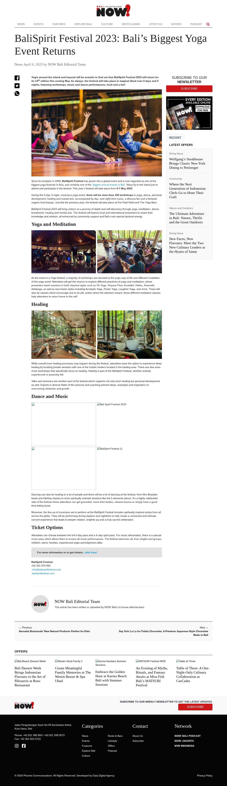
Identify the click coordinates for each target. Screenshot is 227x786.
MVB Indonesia (184, 745)
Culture (107, 24)
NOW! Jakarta (184, 740)
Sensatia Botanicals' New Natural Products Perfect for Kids (54, 631)
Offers (176, 24)
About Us (137, 735)
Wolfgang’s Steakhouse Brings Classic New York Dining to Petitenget (187, 163)
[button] (208, 24)
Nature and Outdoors (181, 208)
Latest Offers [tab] (181, 144)
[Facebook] (24, 745)
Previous (25, 627)
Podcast (196, 24)
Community (175, 178)
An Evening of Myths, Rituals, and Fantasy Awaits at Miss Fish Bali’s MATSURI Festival (152, 676)
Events (38, 24)
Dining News (176, 153)
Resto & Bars (131, 24)
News (21, 24)
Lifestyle (155, 24)
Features (58, 24)
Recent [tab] (175, 137)
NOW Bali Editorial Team (67, 64)
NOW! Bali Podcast (188, 735)
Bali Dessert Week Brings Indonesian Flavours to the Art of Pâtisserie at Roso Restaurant (30, 676)
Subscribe (138, 740)
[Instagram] (17, 745)
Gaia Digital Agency (104, 775)
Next (204, 627)
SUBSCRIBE (195, 706)
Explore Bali (83, 24)
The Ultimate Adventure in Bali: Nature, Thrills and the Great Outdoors (186, 218)
